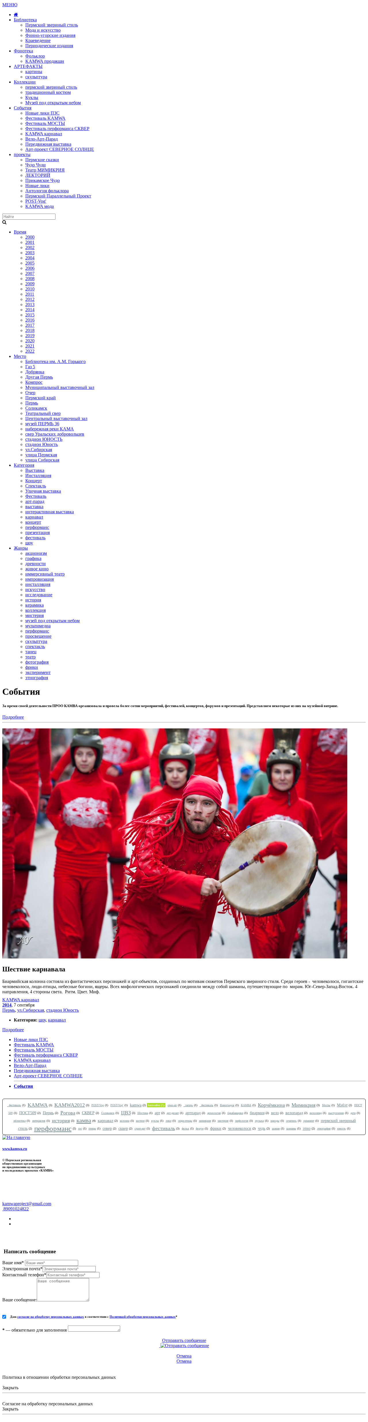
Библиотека (25, 19)
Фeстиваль (35, 496)
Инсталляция (38, 475)
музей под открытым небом (52, 620)
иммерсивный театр (45, 574)
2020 (29, 340)
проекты (22, 154)
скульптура (36, 76)
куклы (155, 1120)
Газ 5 (30, 366)
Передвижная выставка (48, 144)
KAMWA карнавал (43, 133)
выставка (34, 506)
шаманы (291, 1128)
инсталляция (37, 584)
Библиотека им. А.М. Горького (55, 361)
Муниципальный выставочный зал (59, 387)
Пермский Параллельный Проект (58, 195)
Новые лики (37, 185)
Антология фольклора (47, 190)
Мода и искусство (43, 30)
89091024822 (15, 1208)
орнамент (308, 1120)
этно (306, 1128)
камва (83, 1120)
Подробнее (13, 717)
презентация (37, 532)
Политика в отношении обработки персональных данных (59, 1377)
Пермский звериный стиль (51, 24)
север (107, 1128)
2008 (29, 278)
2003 (29, 252)
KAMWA (38, 1105)
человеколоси (239, 1128)
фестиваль (35, 537)
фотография (37, 662)
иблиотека (20, 1120)
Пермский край (40, 397)
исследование (38, 594)
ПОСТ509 (27, 1113)
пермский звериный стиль (51, 87)
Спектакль (35, 485)
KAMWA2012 (69, 1105)
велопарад (294, 1113)
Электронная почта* (22, 1268)
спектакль (35, 646)
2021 (29, 345)
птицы (92, 1128)
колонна (124, 1120)
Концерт (33, 480)
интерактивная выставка (49, 511)
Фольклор (35, 56)
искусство (35, 589)
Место (20, 356)
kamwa (135, 1105)
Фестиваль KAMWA (45, 118)
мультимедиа (38, 625)
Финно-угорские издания (50, 35)
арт (157, 1113)
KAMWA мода (39, 206)
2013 (29, 304)
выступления (336, 1113)
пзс (80, 1128)
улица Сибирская (42, 459)
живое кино (37, 568)
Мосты (326, 1105)
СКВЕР (88, 1113)
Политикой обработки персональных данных (143, 1316)
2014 (29, 309)
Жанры (21, 548)
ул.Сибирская (38, 449)
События (22, 107)
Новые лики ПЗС (42, 113)
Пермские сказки (42, 159)
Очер (30, 392)
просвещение (38, 636)
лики (168, 1120)
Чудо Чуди (35, 164)
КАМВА (246, 1105)
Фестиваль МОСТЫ (45, 123)
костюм (140, 1120)
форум (200, 1128)
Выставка (34, 470)
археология (214, 1113)
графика (33, 558)
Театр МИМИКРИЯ (45, 170)
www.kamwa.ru (14, 1148)
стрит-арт (140, 1128)
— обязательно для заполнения (34, 1330)
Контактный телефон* (24, 1274)
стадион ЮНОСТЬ (43, 439)
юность (341, 1128)
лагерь (188, 1105)
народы (275, 1120)
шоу (29, 542)
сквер (123, 1128)
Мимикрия (303, 1105)
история (33, 599)
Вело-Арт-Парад (41, 138)
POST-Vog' (35, 201)
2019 (29, 335)
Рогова (67, 1113)
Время (20, 231)
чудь (261, 1128)
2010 (29, 288)
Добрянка (34, 371)
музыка (259, 1120)
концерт (33, 522)
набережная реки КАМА (49, 428)
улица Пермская (41, 454)
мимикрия (205, 1120)
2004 (29, 257)
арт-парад (34, 501)
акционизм (36, 553)
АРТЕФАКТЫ (28, 66)
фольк (185, 1128)
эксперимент (38, 672)
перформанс (37, 527)
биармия (257, 1113)
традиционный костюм (48, 92)
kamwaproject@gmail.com (26, 1203)
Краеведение (38, 40)
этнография (36, 677)
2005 (29, 263)
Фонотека (23, 50)
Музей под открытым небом (53, 102)
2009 (29, 283)
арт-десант (173, 1113)
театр (30, 656)
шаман (276, 1128)
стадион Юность (41, 444)
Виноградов (227, 1105)
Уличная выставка (43, 491)
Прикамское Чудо (42, 180)
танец (31, 651)
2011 (29, 294)
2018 (29, 330)
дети (353, 1113)
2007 (29, 273)
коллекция (35, 610)
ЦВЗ (126, 1113)
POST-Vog (97, 1105)
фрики (31, 667)
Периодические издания (49, 45)
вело (275, 1113)
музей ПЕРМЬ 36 (42, 423)
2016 (29, 320)
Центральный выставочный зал (56, 418)
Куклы (31, 97)
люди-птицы (185, 1120)
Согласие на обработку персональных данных (47, 1403)
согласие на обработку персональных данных (50, 1316)
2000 (29, 237)
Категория (24, 465)
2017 (29, 325)
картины (33, 71)
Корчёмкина (271, 1105)
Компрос (34, 382)
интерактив (38, 1120)
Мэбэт (342, 1105)
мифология (241, 1120)
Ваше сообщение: (19, 1299)
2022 (29, 351)
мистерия (34, 615)
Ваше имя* (13, 1262)
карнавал (34, 516)
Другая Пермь (39, 377)
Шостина (142, 1113)
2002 (29, 247)
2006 (29, 268)
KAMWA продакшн (44, 61)
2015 (29, 314)
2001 (29, 242)
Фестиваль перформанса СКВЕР (57, 128)
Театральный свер (43, 413)
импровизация (39, 579)
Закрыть (10, 1387)
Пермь (31, 402)
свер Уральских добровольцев (54, 434)
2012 (29, 299)
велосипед (316, 1113)
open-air (172, 1105)
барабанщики (235, 1113)
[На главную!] (16, 14)
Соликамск (36, 408)
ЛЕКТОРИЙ (37, 175)
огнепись (291, 1120)
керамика (34, 605)
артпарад (193, 1113)
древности (35, 563)
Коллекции (25, 81)
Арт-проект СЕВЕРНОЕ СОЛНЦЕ (59, 149)
